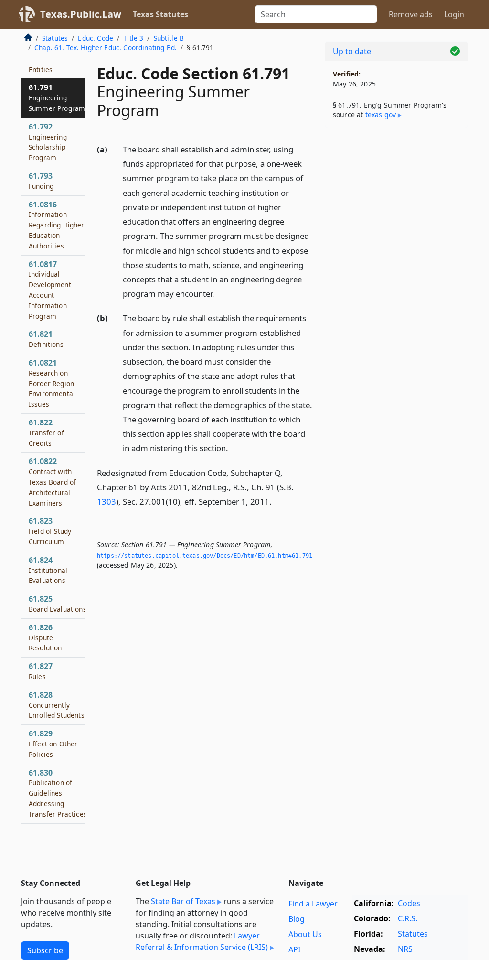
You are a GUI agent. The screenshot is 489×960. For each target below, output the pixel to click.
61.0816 (57, 224)
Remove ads (411, 14)
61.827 (41, 671)
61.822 (46, 432)
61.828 (57, 705)
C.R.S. (407, 918)
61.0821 (52, 383)
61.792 (48, 141)
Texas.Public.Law (80, 14)
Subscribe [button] (45, 950)
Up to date (352, 51)
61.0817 (50, 290)
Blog (296, 919)
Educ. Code (95, 38)
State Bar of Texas (183, 901)
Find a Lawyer (313, 903)
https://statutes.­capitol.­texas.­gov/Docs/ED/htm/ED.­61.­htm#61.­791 (204, 555)
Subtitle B (169, 38)
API (294, 949)
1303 (106, 501)
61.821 (46, 339)
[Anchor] (219, 293)
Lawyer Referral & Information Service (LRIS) (202, 941)
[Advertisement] (396, 201)
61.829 (53, 743)
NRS (405, 949)
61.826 (45, 637)
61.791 (57, 97)
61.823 (50, 531)
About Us (305, 934)
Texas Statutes (160, 14)
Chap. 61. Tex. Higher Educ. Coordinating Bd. (105, 47)
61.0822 (52, 481)
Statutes (55, 38)
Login (454, 14)
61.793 (41, 181)
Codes (409, 903)
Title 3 (133, 38)
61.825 (57, 603)
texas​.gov (380, 114)
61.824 (48, 570)
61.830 (58, 793)
